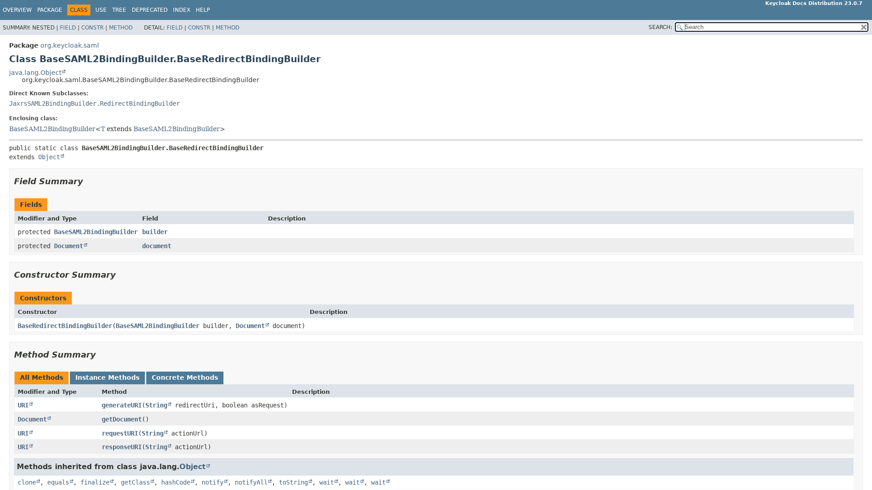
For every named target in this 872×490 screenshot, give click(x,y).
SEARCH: (660, 27)
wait (326, 482)
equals (58, 482)
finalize (94, 482)
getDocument (122, 419)
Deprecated (150, 10)
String (156, 405)
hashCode (175, 482)
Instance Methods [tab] (107, 377)
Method (121, 27)
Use (101, 10)
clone (27, 482)
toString (293, 482)
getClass (135, 482)
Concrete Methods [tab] (185, 377)
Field (68, 27)
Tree (119, 10)
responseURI (122, 447)
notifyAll (251, 482)
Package (49, 10)
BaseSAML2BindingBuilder (52, 128)
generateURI (122, 405)
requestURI (120, 433)
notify (212, 482)
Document (68, 246)
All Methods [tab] (41, 377)
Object (49, 157)
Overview (17, 10)
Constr (92, 27)
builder (155, 231)
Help (203, 10)
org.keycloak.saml (69, 45)
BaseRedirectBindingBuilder (65, 325)
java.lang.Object (35, 72)
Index (181, 10)
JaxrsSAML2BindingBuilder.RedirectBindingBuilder (94, 103)
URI (23, 405)
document (156, 246)
